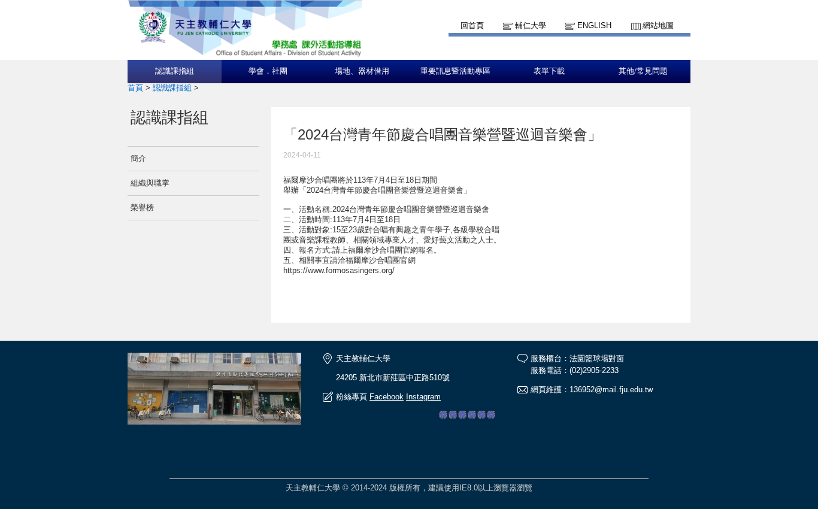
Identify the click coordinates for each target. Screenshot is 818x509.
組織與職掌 (150, 182)
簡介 (138, 158)
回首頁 (472, 25)
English (594, 25)
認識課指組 (174, 71)
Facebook (386, 396)
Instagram (423, 396)
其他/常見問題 (643, 71)
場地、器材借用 (362, 71)
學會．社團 (268, 71)
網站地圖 (658, 25)
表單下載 (549, 71)
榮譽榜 (142, 207)
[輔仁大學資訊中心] (245, 54)
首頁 (135, 87)
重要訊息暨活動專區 (455, 71)
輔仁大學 (530, 25)
